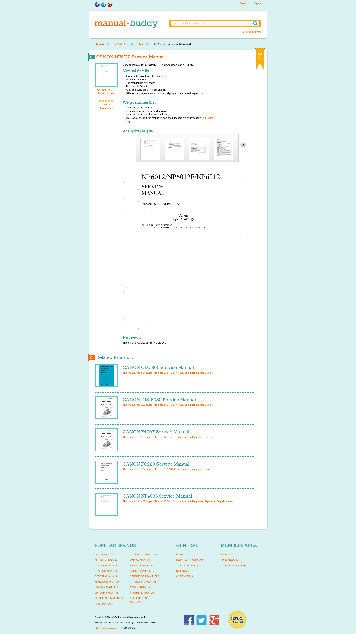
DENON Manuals (106, 576)
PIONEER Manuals (142, 565)
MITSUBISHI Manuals (109, 598)
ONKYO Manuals (141, 559)
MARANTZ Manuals (107, 592)
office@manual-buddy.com (106, 628)
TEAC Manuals (140, 587)
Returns (182, 570)
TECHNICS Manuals (143, 592)
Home (99, 44)
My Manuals (229, 559)
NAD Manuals (104, 603)
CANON (121, 44)
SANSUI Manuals (141, 570)
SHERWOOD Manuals (144, 581)
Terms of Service (189, 565)
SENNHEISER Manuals (144, 576)
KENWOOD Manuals (108, 581)
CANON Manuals (106, 565)
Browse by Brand (252, 31)
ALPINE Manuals (106, 559)
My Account (229, 554)
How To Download (189, 559)
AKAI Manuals (104, 554)
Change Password (234, 565)
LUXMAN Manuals (106, 587)
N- (141, 44)
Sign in (257, 3)
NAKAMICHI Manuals (143, 554)
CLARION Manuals (107, 570)
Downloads (245, 3)
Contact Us (184, 576)
